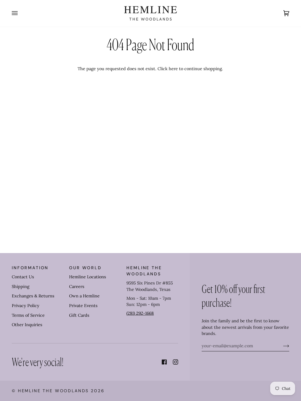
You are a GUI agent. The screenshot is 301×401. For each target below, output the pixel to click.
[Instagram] (175, 362)
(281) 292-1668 (140, 313)
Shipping (20, 286)
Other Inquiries (27, 324)
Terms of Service (28, 315)
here (173, 68)
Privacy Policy (25, 305)
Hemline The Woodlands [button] (144, 271)
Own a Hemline (84, 296)
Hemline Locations (87, 276)
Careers (76, 286)
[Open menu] (20, 13)
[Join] (281, 346)
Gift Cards (79, 315)
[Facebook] (164, 362)
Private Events (83, 305)
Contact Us (23, 276)
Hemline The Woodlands (53, 390)
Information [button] (30, 267)
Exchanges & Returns (33, 296)
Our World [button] (85, 267)
